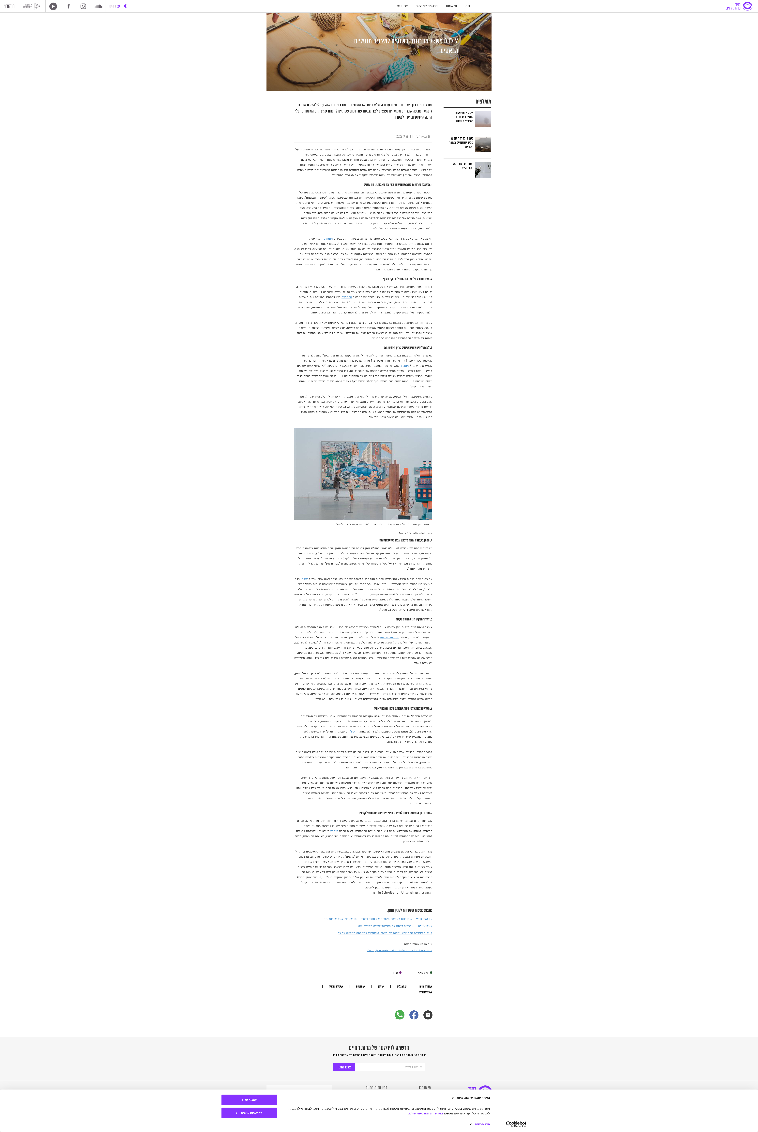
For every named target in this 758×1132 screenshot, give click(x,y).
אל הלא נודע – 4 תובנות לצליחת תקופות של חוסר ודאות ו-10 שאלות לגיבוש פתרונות (378, 919)
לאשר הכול (249, 1100)
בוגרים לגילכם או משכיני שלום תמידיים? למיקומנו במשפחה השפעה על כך (385, 933)
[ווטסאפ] (399, 1014)
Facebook (69, 6)
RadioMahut (32, 6)
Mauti (9, 7)
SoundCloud (98, 7)
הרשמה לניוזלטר (427, 6)
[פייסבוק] (413, 1014)
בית (467, 6)
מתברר (404, 366)
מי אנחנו (451, 6)
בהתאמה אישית (251, 1112)
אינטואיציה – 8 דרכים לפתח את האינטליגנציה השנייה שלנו (394, 926)
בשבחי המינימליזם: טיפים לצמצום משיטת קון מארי (399, 950)
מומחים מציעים (389, 637)
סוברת (334, 831)
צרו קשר (402, 6)
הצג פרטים (482, 1124)
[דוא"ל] (427, 1014)
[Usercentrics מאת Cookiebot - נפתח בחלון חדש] (516, 1124)
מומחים (328, 238)
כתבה (305, 579)
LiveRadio (52, 6)
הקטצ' (354, 731)
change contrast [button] (125, 6)
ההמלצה (346, 297)
